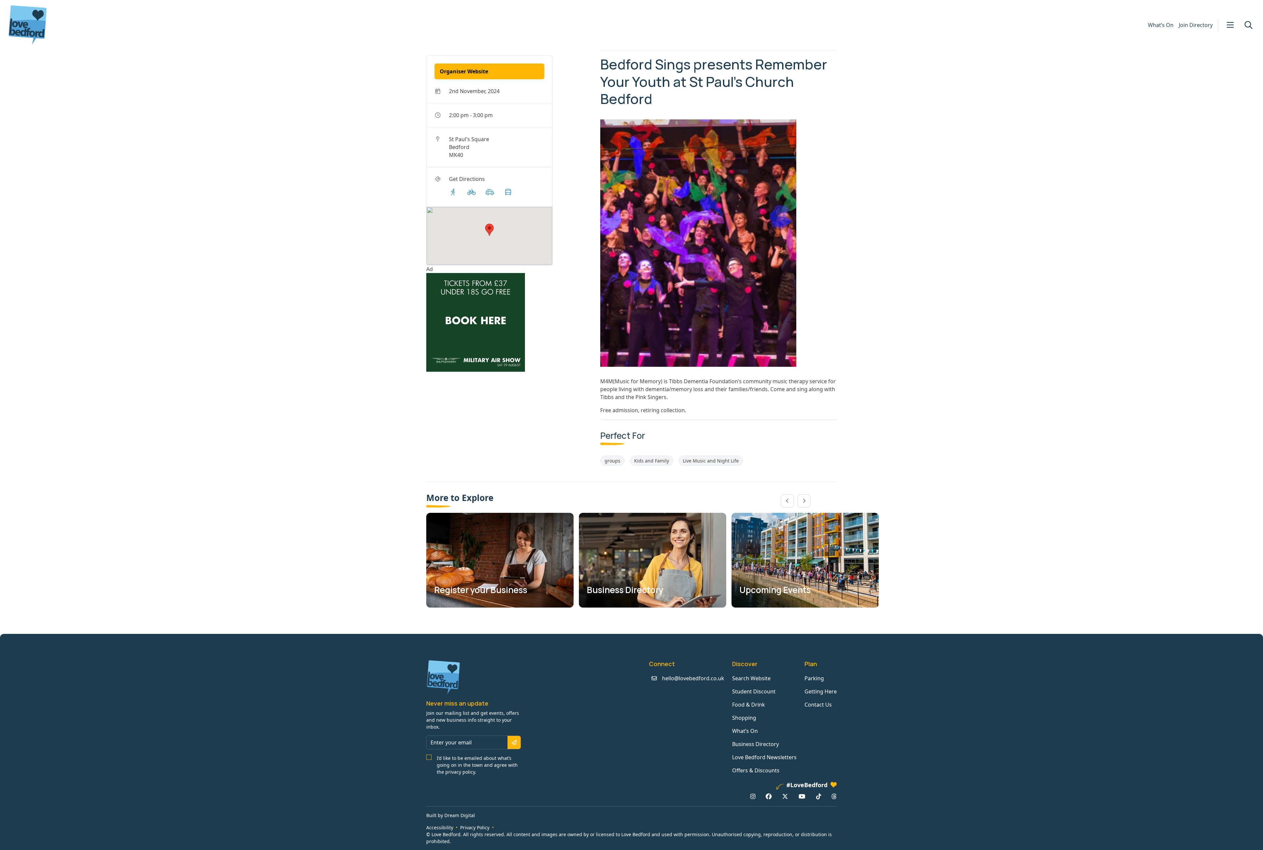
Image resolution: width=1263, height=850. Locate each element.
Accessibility (439, 827)
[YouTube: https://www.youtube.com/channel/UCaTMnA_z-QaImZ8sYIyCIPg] (802, 796)
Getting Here (821, 691)
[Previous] (787, 501)
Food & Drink (748, 704)
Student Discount (754, 691)
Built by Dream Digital (450, 815)
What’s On (1161, 25)
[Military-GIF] (510, 322)
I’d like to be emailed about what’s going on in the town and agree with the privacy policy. (477, 765)
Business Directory (755, 744)
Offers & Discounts (756, 770)
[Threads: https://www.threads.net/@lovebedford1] (834, 796)
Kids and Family (651, 461)
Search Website (751, 678)
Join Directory (1196, 25)
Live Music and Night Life (711, 461)
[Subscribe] (514, 742)
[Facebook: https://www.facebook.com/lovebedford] (769, 796)
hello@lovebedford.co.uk (693, 678)
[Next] (803, 501)
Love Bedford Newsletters (764, 757)
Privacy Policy (474, 827)
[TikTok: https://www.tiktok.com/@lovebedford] (818, 796)
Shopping (744, 717)
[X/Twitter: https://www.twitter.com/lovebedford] (785, 796)
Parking (814, 678)
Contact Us (818, 704)
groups (612, 461)
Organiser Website (464, 71)
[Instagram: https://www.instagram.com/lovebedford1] (752, 796)
